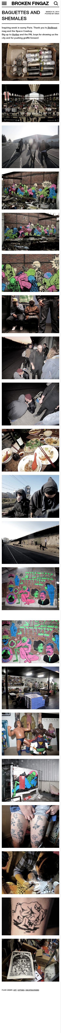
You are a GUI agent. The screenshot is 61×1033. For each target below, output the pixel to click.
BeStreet (52, 27)
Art (15, 990)
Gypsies (21, 990)
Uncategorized (32, 990)
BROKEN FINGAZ (30, 3)
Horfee (15, 34)
